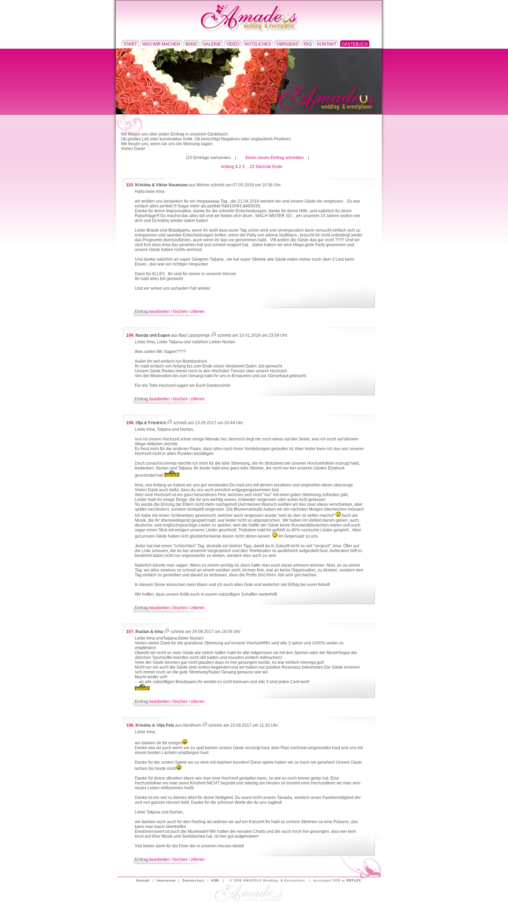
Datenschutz (193, 880)
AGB (215, 880)
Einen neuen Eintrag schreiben (274, 157)
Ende (277, 166)
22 (252, 166)
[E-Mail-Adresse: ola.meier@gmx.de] (169, 422)
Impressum (166, 880)
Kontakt (143, 880)
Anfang (227, 166)
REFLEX (354, 880)
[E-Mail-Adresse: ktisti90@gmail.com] (204, 725)
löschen (180, 311)
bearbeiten (159, 311)
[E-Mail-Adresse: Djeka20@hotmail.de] (213, 335)
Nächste (263, 166)
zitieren (198, 311)
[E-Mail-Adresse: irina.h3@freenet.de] (166, 631)
